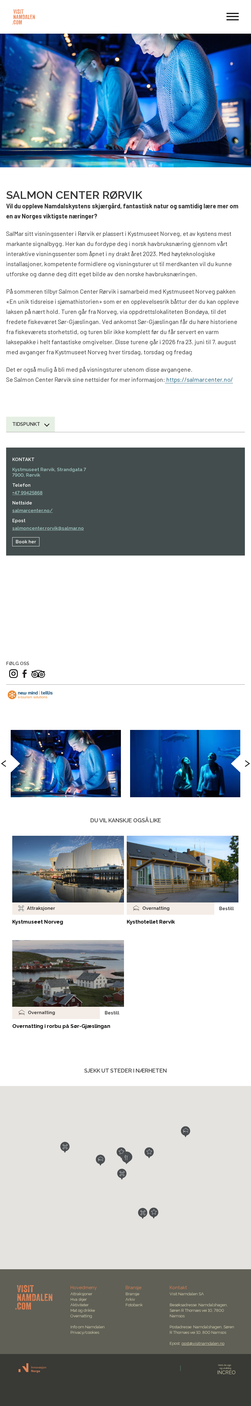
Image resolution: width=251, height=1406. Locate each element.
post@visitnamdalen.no (203, 1343)
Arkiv (130, 1299)
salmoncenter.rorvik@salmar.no (48, 528)
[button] (65, 1147)
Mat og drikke (82, 1310)
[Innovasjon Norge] (32, 1371)
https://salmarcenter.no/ (199, 379)
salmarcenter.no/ (32, 510)
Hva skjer (78, 1299)
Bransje (132, 1294)
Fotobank (134, 1305)
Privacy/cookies (84, 1332)
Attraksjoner (81, 1294)
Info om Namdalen (87, 1327)
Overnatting (81, 1316)
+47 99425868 (27, 493)
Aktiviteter (79, 1305)
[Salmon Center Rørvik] (66, 763)
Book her (26, 542)
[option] (66, 763)
